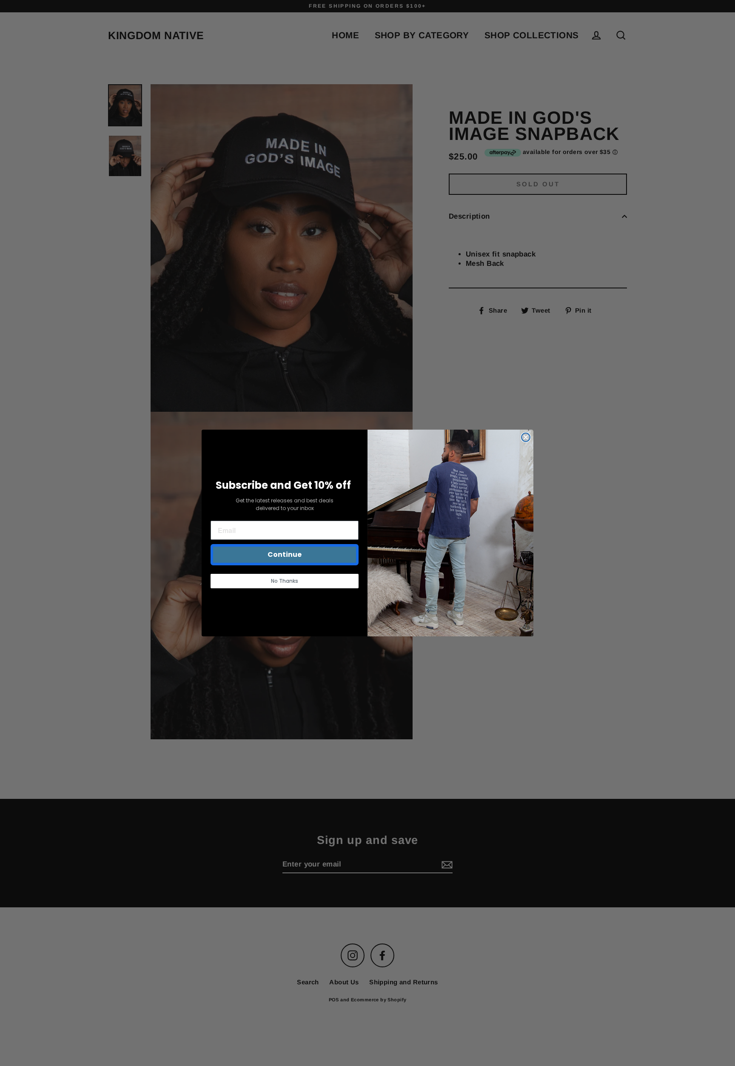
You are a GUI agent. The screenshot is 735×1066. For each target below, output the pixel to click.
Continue (285, 554)
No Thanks (284, 580)
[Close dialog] (525, 437)
